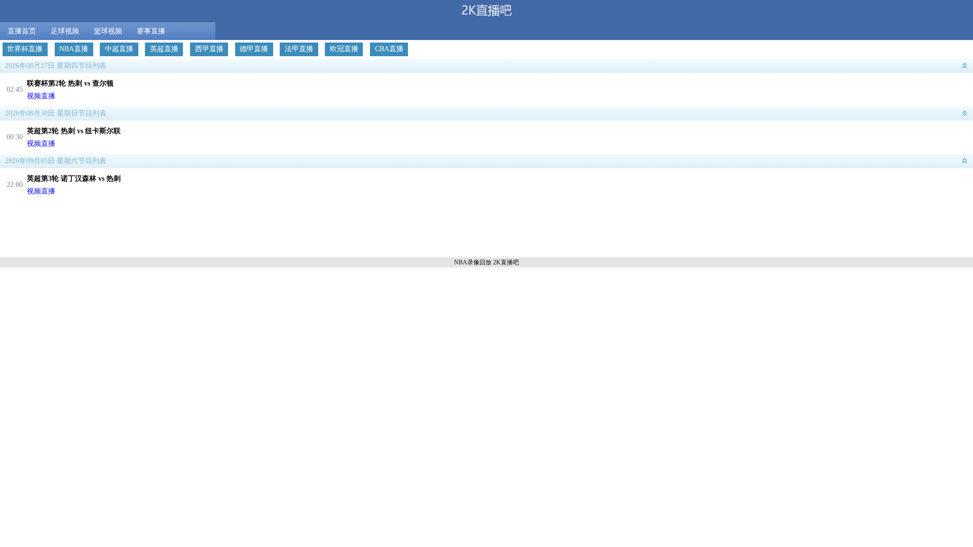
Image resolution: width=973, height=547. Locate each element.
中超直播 (119, 49)
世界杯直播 (25, 49)
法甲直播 (299, 49)
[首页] (486, 11)
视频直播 (41, 96)
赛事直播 (151, 31)
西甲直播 (209, 49)
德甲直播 (254, 49)
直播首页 (22, 31)
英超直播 (164, 49)
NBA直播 (73, 49)
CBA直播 (389, 49)
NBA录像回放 (473, 262)
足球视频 (65, 31)
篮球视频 (108, 31)
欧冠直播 (344, 49)
